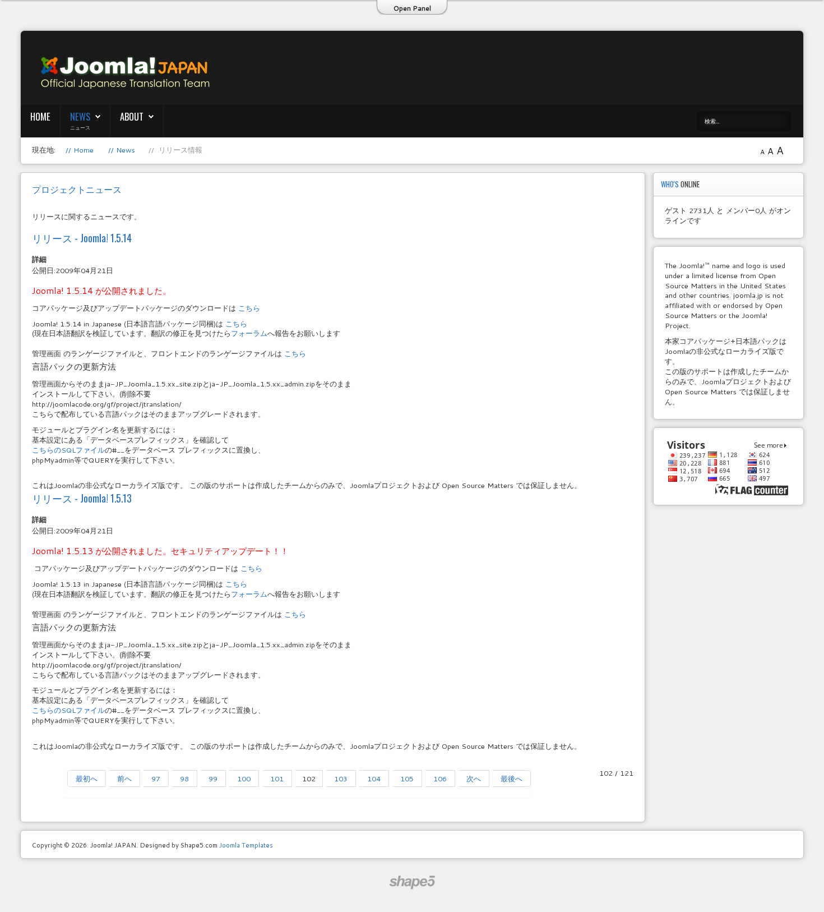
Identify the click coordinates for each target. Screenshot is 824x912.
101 (277, 778)
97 (155, 778)
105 (407, 778)
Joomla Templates (246, 845)
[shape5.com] (412, 883)
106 (440, 778)
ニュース (80, 127)
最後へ (511, 778)
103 (341, 778)
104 (374, 778)
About (131, 116)
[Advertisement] (525, 68)
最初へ (87, 778)
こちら (249, 308)
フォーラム (249, 333)
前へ (124, 778)
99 (213, 778)
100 (244, 778)
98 (184, 778)
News (80, 116)
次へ (473, 778)
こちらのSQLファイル (68, 450)
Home (40, 116)
